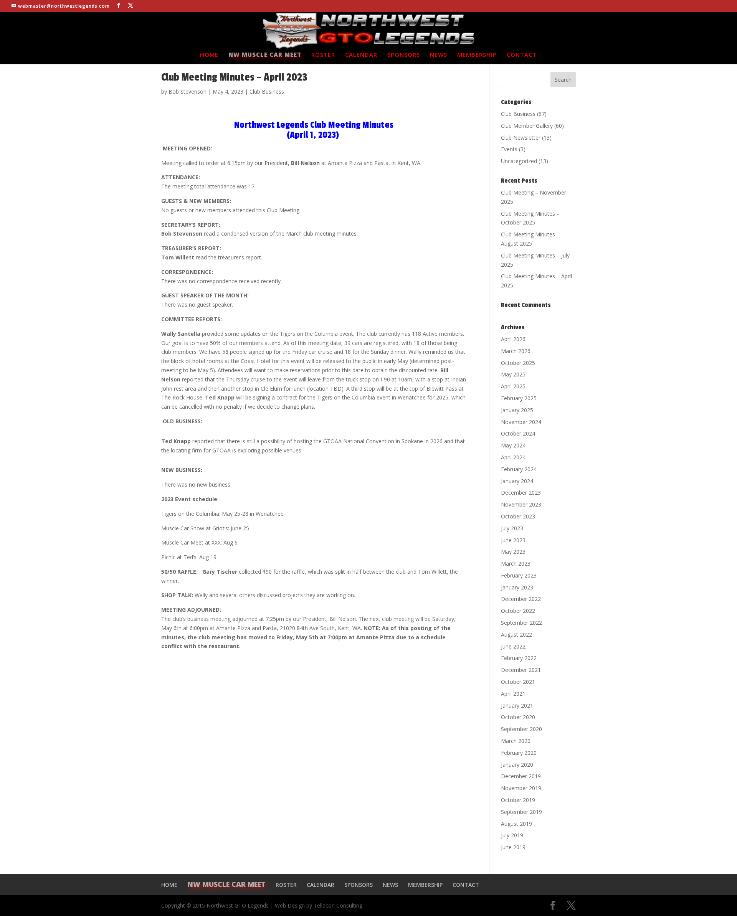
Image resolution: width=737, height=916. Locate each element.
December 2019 (521, 776)
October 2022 (518, 610)
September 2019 (521, 811)
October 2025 (518, 362)
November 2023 (521, 504)
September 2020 (521, 729)
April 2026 (513, 339)
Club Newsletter (520, 137)
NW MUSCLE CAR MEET (264, 55)
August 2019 (516, 823)
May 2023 (513, 551)
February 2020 (519, 752)
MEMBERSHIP (477, 55)
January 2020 (517, 764)
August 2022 (516, 634)
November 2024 (521, 422)
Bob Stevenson (188, 91)
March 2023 (515, 563)
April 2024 (513, 457)
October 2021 (518, 681)
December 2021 (521, 669)
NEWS (438, 55)
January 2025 (517, 410)
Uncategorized (519, 161)
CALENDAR (361, 55)
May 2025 (513, 374)
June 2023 (513, 540)
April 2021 (513, 693)
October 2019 (518, 800)
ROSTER (323, 55)
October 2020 (518, 717)
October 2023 (518, 516)
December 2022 (521, 598)
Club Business (267, 91)
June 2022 (513, 646)
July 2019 (512, 835)
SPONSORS (403, 55)
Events (509, 149)
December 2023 (521, 492)
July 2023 (512, 528)
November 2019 (521, 788)
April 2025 (513, 386)
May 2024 (513, 445)
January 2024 (517, 481)
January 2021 (517, 705)
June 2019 (513, 847)
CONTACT (522, 55)
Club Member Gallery (527, 125)
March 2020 (515, 740)
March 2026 (515, 351)
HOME (209, 55)
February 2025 (519, 398)
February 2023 (519, 575)
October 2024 (518, 433)
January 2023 (517, 587)
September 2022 (521, 622)
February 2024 (519, 469)
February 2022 (519, 658)
